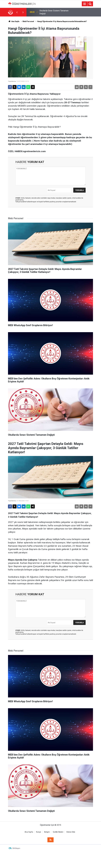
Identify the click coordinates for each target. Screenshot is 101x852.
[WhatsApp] (28, 87)
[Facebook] (10, 87)
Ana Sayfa (15, 21)
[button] (81, 87)
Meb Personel (28, 21)
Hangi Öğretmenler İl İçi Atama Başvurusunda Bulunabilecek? (62, 21)
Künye (38, 832)
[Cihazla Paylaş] (33, 87)
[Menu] (84, 4)
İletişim (47, 832)
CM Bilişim (16, 848)
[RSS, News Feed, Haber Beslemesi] (50, 839)
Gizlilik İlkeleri (58, 832)
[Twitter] (15, 87)
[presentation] (17, 12)
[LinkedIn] (24, 87)
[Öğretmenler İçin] (22, 4)
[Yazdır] (77, 87)
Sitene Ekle (70, 832)
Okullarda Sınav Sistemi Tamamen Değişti (53, 12)
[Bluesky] (19, 87)
